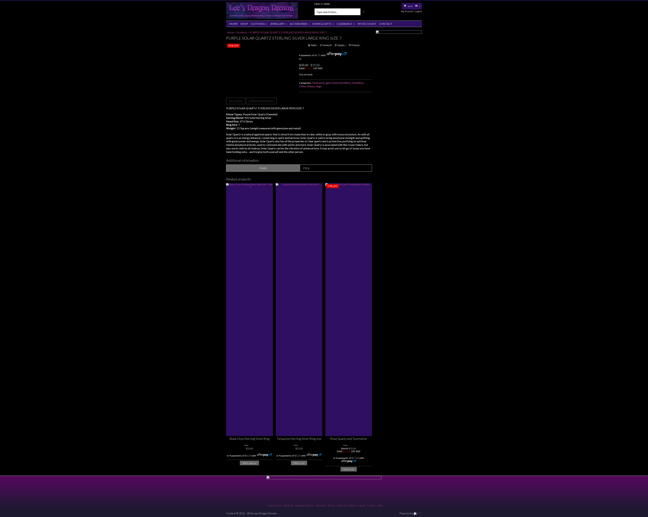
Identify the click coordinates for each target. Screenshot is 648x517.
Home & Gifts (321, 23)
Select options (249, 463)
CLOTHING (258, 23)
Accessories (298, 23)
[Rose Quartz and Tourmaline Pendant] (348, 309)
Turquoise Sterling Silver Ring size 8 (299, 439)
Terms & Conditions (347, 505)
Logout (418, 11)
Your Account (274, 505)
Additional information (261, 100)
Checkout (288, 505)
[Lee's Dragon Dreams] (262, 18)
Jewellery (277, 23)
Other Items (306, 86)
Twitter (314, 45)
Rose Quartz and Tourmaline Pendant (348, 439)
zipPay (380, 505)
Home (233, 23)
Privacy (331, 505)
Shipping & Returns (304, 505)
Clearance (344, 23)
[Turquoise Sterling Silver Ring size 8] (299, 309)
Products (242, 32)
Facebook (327, 45)
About (362, 505)
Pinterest (355, 45)
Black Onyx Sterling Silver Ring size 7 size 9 (249, 439)
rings (318, 86)
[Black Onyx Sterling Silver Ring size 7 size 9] (249, 309)
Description (235, 100)
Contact (386, 23)
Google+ (341, 45)
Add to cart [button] (299, 463)
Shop (244, 23)
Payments (321, 505)
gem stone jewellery (338, 82)
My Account (407, 11)
